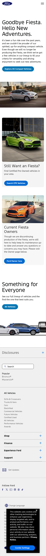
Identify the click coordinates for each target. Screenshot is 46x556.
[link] (18, 69)
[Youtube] (10, 490)
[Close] (36, 512)
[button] (23, 436)
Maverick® (7, 379)
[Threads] (19, 490)
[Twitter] (7, 490)
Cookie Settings (22, 548)
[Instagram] (15, 490)
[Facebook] (3, 490)
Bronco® (6, 376)
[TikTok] (22, 490)
